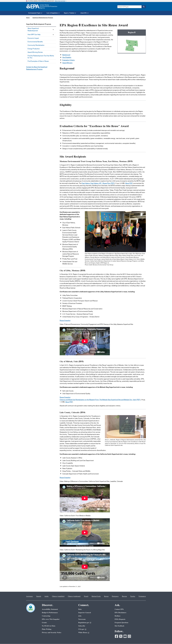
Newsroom (82, 619)
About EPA (83, 13)
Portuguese (115, 596)
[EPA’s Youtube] (125, 636)
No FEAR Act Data (48, 626)
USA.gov (81, 629)
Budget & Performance (50, 613)
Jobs (79, 616)
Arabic (46, 596)
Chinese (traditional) (74, 596)
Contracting (46, 616)
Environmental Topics (34, 13)
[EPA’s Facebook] (116, 636)
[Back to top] (167, 639)
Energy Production (34, 48)
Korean (106, 596)
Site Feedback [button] (119, 626)
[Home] (42, 6)
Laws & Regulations (52, 13)
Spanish (38, 596)
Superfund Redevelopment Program (43, 17)
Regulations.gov (83, 623)
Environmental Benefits (35, 41)
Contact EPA (119, 609)
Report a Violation (69, 13)
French (86, 596)
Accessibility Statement (50, 609)
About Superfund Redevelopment (33, 29)
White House (82, 632)
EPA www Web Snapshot (50, 619)
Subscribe (81, 626)
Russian (124, 596)
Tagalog (132, 596)
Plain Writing (46, 629)
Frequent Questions (121, 623)
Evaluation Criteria (68, 60)
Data (80, 609)
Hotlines (117, 616)
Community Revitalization (36, 45)
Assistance (29, 596)
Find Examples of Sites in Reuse (38, 61)
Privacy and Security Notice (51, 632)
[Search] (144, 6)
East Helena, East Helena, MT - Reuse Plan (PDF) (98, 183)
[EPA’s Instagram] (129, 636)
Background (66, 55)
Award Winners (67, 63)
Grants (44, 623)
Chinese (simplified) (58, 596)
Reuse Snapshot (65, 320)
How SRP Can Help (34, 34)
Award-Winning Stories (35, 52)
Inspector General (84, 613)
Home (28, 17)
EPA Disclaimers (120, 613)
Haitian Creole (96, 596)
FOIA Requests (120, 619)
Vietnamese (142, 596)
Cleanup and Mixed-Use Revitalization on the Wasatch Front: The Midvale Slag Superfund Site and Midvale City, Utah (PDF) (100, 399)
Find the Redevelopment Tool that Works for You (41, 56)
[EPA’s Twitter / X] (121, 636)
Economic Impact (33, 38)
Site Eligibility (66, 57)
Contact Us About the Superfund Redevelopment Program (36, 68)
